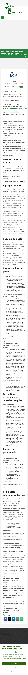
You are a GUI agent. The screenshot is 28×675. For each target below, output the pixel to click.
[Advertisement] (14, 35)
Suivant (24, 65)
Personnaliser (14, 667)
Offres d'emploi (15, 86)
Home (4, 54)
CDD (8, 54)
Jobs (9, 86)
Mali (21, 86)
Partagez (6, 615)
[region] (14, 659)
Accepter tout (14, 663)
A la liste (4, 65)
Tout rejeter (14, 671)
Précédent (17, 65)
